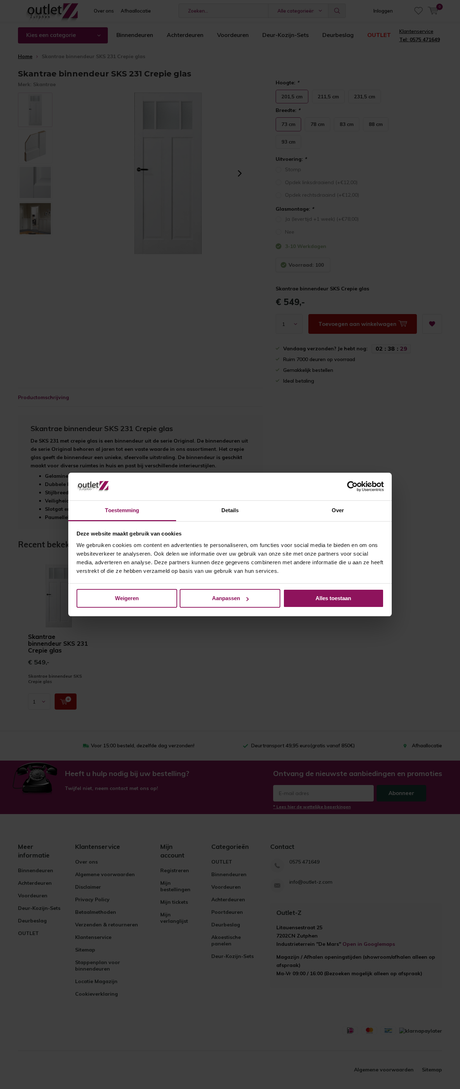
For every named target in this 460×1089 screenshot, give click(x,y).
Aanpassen (226, 598)
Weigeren (127, 598)
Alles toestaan (333, 598)
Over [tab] (338, 510)
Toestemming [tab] (122, 510)
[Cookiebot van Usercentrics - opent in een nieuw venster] (352, 486)
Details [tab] (230, 510)
